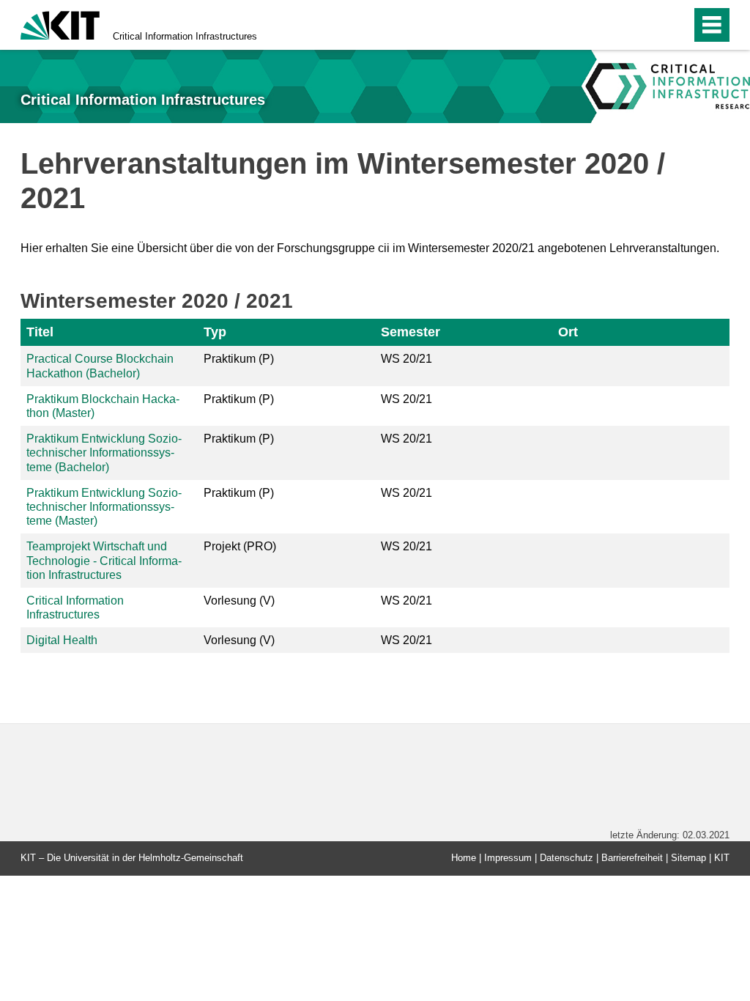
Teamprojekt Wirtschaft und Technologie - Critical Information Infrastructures (104, 560)
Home (463, 857)
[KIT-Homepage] (60, 23)
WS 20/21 (406, 358)
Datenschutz (566, 857)
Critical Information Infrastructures (185, 36)
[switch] (648, 25)
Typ (215, 332)
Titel (39, 332)
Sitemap (688, 857)
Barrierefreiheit (632, 857)
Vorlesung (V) (239, 600)
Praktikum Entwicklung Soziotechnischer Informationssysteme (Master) (104, 507)
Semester (410, 332)
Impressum (508, 857)
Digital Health (61, 640)
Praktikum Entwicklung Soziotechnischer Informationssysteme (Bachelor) (104, 452)
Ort (568, 332)
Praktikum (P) (239, 358)
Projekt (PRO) (240, 546)
